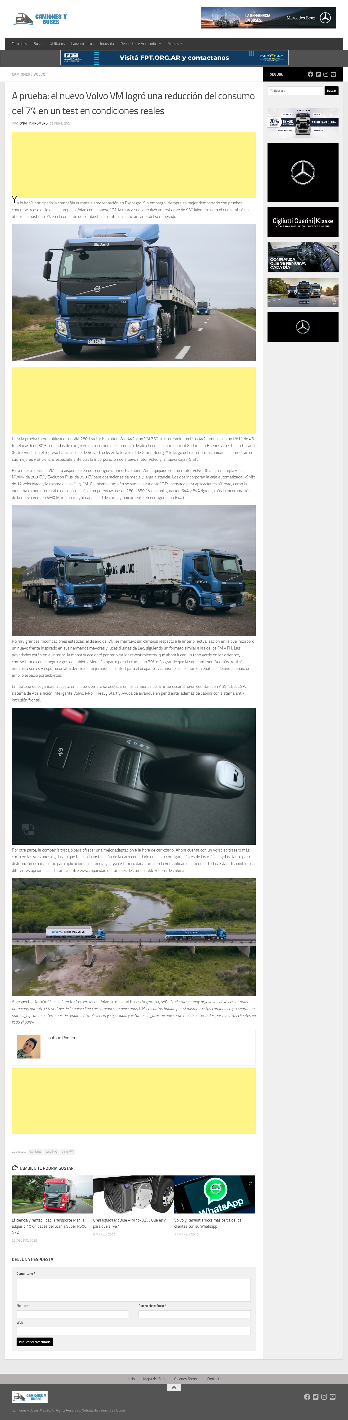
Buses (38, 43)
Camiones (19, 43)
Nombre (23, 1306)
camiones (35, 1151)
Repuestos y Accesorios (138, 43)
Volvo (39, 74)
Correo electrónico (152, 1306)
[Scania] (303, 271)
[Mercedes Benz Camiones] (268, 18)
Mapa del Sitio (154, 1379)
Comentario (26, 1274)
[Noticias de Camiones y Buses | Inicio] (40, 18)
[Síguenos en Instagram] (326, 74)
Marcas (173, 43)
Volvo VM (67, 1151)
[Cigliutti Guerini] (303, 235)
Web (20, 1323)
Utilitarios (57, 43)
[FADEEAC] (174, 64)
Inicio (131, 1379)
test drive (51, 1151)
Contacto (214, 1379)
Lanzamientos (82, 43)
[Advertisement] (134, 165)
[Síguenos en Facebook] (310, 74)
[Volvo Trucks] (303, 136)
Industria (107, 43)
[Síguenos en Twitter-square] (318, 74)
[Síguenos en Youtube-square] (333, 74)
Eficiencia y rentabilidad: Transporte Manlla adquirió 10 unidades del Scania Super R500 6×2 (49, 1226)
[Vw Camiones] (303, 306)
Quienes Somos (186, 1379)
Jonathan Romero (33, 123)
